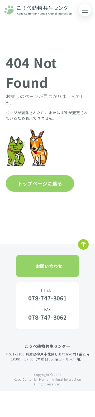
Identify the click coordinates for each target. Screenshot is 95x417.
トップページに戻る (40, 183)
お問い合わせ (49, 266)
